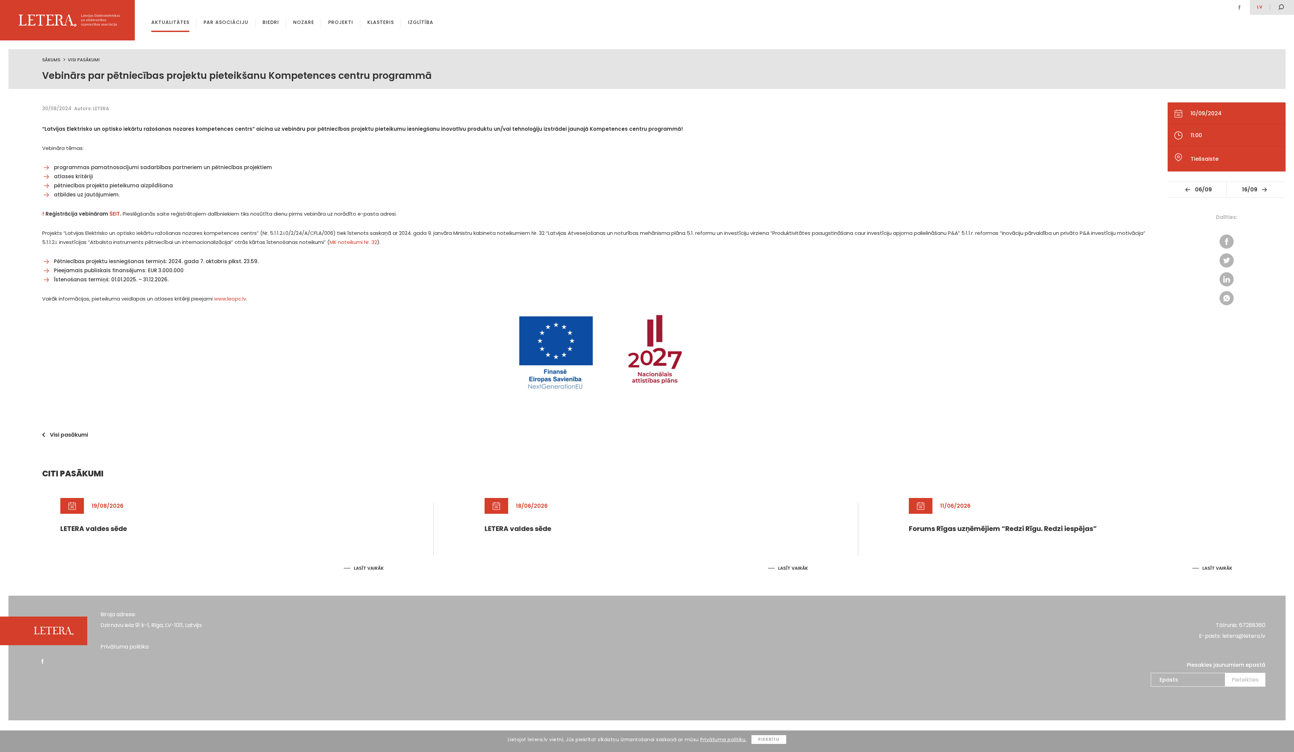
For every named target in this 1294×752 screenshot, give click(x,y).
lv (1260, 7)
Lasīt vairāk (369, 568)
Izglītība (420, 22)
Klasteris (380, 22)
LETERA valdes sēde (93, 528)
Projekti (340, 22)
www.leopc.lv (230, 298)
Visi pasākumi (84, 60)
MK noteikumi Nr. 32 (353, 242)
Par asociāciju (226, 22)
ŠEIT (115, 213)
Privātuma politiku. (723, 739)
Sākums (51, 60)
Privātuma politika (124, 647)
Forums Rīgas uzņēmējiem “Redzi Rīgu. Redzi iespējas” (1003, 528)
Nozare (303, 22)
